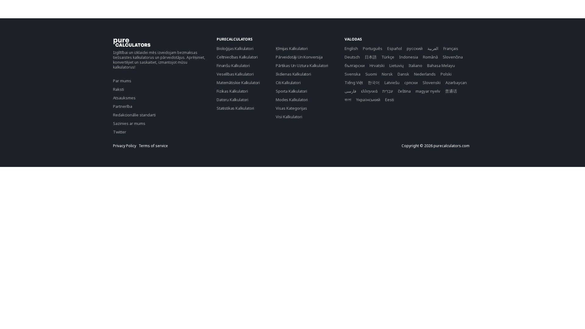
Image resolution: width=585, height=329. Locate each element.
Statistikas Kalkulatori (235, 108)
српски (411, 82)
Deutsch (352, 57)
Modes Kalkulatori (292, 99)
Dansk (403, 74)
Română (430, 57)
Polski (446, 74)
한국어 (374, 82)
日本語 (371, 57)
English (351, 48)
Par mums (122, 80)
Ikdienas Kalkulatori (293, 74)
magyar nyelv (428, 91)
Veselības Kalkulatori (235, 74)
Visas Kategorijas (291, 108)
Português (372, 48)
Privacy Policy (124, 145)
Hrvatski (377, 65)
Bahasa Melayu (441, 65)
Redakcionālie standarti (134, 114)
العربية (432, 48)
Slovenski (432, 82)
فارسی (350, 91)
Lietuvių (396, 65)
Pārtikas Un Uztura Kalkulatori (302, 65)
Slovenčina (453, 57)
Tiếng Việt (354, 82)
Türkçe (387, 57)
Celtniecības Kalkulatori (237, 57)
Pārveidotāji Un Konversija (299, 57)
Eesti (389, 99)
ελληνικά (369, 91)
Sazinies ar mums (129, 123)
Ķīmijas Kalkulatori (292, 48)
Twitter (119, 131)
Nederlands (425, 74)
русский (415, 48)
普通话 (451, 91)
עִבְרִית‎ (387, 91)
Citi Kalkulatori (288, 82)
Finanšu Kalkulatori (233, 65)
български (355, 65)
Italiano (415, 65)
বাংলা (348, 99)
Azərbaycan (456, 82)
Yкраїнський (368, 99)
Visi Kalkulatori (289, 116)
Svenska (352, 74)
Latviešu (392, 82)
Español (394, 48)
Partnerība (122, 106)
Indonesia (408, 57)
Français (450, 48)
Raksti (118, 89)
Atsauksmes (124, 97)
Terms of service (153, 145)
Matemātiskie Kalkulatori (238, 82)
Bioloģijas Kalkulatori (235, 48)
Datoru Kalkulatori (232, 99)
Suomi (371, 74)
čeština (404, 91)
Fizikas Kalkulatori (232, 91)
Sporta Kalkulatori (291, 91)
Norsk (387, 74)
